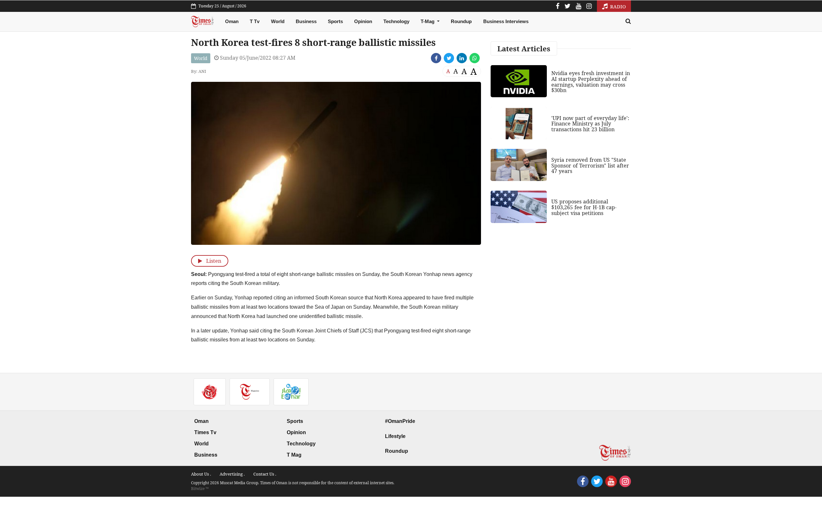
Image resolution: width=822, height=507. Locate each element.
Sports (335, 21)
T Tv (254, 21)
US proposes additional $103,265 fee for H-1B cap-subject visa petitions (583, 207)
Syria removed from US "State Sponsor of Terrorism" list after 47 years (590, 165)
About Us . (201, 474)
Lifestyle (395, 436)
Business (306, 21)
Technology (396, 21)
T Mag (294, 455)
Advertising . (232, 474)
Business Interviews (506, 21)
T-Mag (428, 21)
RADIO (617, 6)
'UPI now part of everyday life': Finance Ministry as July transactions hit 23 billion (590, 124)
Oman (232, 21)
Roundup (461, 21)
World (277, 21)
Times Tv (205, 432)
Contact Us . (264, 474)
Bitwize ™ (200, 488)
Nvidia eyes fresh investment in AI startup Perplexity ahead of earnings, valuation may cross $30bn (590, 82)
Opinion (363, 21)
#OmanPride (400, 421)
